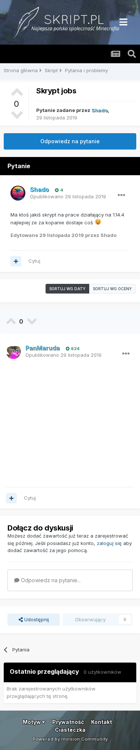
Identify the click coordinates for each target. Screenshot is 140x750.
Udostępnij (36, 619)
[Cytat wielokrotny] (15, 261)
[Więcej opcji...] (121, 195)
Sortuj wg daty (67, 288)
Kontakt (101, 722)
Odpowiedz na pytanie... (50, 580)
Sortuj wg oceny (112, 288)
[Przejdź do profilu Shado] (17, 193)
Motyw (32, 722)
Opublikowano (68, 196)
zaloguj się (109, 543)
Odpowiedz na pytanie (70, 141)
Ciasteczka (70, 730)
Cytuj (34, 261)
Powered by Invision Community (70, 739)
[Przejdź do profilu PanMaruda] (13, 351)
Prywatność (68, 722)
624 (75, 348)
